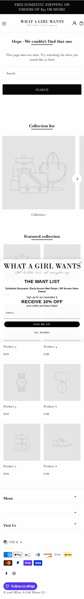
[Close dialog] (81, 262)
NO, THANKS (42, 333)
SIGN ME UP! (41, 324)
